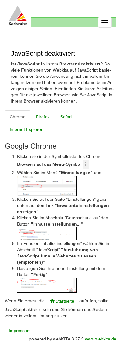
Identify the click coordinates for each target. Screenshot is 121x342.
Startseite (64, 301)
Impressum (20, 330)
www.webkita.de (100, 338)
